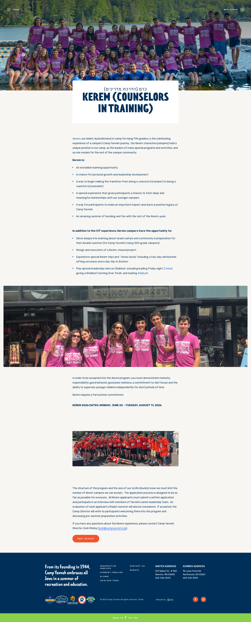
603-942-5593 (162, 578)
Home (141, 599)
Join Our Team (109, 581)
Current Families (111, 572)
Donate (134, 570)
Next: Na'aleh (86, 539)
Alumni (104, 576)
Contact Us (137, 566)
